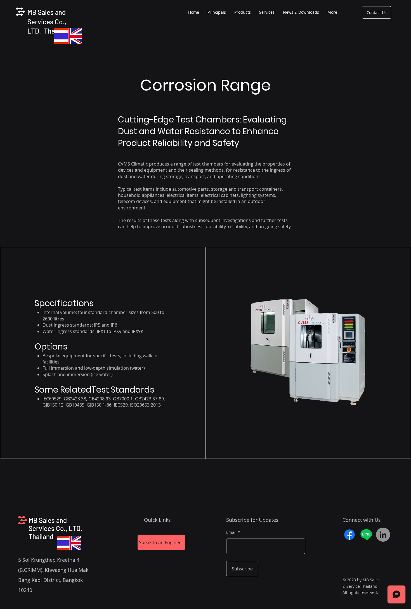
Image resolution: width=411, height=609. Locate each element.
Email (231, 532)
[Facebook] (349, 535)
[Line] (366, 535)
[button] (242, 12)
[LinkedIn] (383, 535)
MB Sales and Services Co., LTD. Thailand (48, 21)
